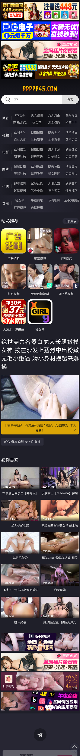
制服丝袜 (20, 156)
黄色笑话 (54, 190)
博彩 (5, 118)
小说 (5, 186)
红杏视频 (20, 207)
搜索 (70, 99)
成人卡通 (54, 149)
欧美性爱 (71, 149)
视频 (5, 135)
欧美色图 (54, 166)
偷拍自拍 (37, 149)
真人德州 (37, 115)
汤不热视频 (71, 200)
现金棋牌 (54, 122)
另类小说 (37, 190)
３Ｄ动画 (71, 132)
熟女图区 (54, 173)
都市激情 (20, 183)
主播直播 (54, 139)
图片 (5, 169)
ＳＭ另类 (71, 139)
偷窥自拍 (20, 166)
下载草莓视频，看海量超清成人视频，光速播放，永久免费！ (40, 427)
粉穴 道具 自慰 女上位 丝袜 (22, 442)
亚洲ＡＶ (20, 132)
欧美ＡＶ (54, 132)
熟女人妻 (20, 139)
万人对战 (54, 115)
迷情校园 (20, 190)
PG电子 (20, 115)
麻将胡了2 (20, 122)
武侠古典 (71, 183)
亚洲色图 (37, 166)
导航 (5, 203)
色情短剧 (37, 207)
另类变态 (71, 156)
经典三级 (37, 156)
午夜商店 (37, 200)
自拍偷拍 (37, 132)
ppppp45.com (40, 88)
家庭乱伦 (37, 183)
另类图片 (71, 173)
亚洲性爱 (20, 149)
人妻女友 (54, 183)
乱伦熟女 (54, 156)
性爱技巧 (71, 190)
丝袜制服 (37, 139)
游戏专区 (71, 115)
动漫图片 (71, 166)
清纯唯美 (37, 173)
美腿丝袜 (20, 173)
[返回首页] (74, 747)
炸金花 (36, 122)
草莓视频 (54, 200)
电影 (5, 152)
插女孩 (19, 200)
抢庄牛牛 (71, 122)
